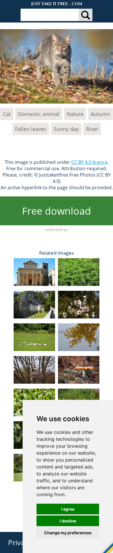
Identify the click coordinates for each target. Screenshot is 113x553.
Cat (7, 113)
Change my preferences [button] (68, 532)
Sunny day (66, 128)
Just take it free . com (56, 3)
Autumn (100, 113)
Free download (56, 211)
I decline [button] (68, 520)
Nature (75, 113)
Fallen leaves (30, 128)
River (92, 128)
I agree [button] (67, 509)
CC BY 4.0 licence (89, 162)
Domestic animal (38, 113)
